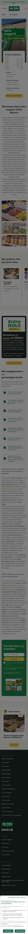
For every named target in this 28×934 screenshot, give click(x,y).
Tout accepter (20, 931)
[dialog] (14, 915)
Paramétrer (8, 931)
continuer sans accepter (17, 897)
